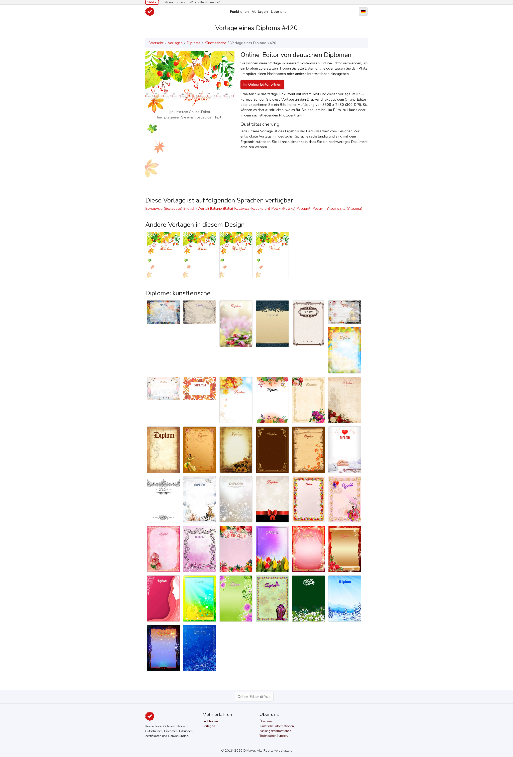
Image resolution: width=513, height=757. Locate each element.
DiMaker (152, 2)
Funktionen (239, 11)
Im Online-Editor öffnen (262, 84)
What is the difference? (205, 2)
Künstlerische (215, 42)
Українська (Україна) (344, 208)
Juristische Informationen (277, 726)
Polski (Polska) (283, 208)
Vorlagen (260, 11)
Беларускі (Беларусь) (163, 208)
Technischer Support (274, 736)
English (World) (196, 208)
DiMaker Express (174, 2)
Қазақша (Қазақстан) (252, 208)
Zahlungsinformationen (275, 731)
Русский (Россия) (311, 208)
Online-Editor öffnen (254, 696)
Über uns (278, 11)
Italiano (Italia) (221, 208)
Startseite (156, 42)
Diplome (193, 42)
